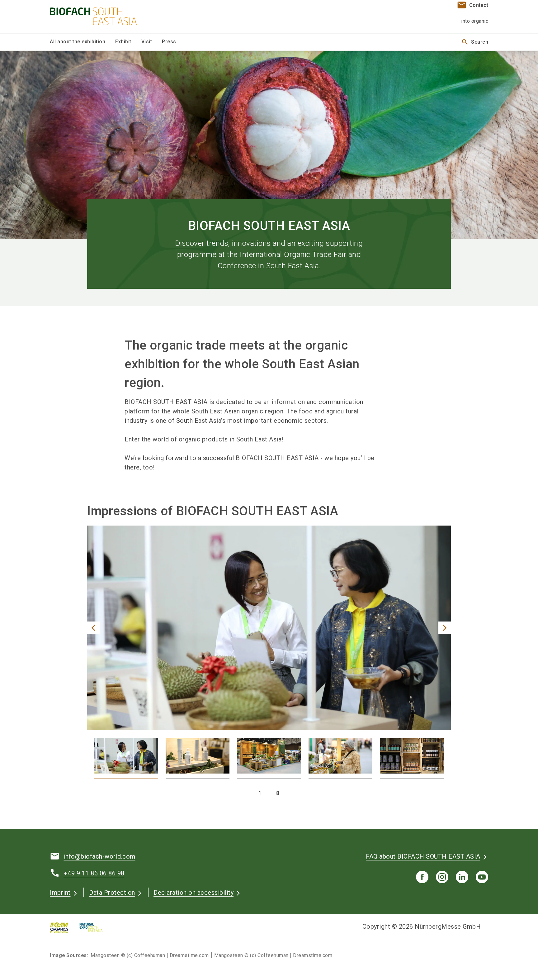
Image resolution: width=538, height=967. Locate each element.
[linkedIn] (462, 877)
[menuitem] (82, 42)
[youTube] (482, 877)
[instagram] (442, 877)
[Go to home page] (101, 16)
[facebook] (422, 877)
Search (474, 42)
